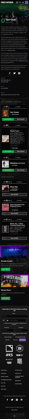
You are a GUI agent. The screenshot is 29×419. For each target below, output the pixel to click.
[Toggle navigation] (26, 2)
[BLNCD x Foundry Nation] (9, 361)
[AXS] (9, 355)
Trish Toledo (14, 112)
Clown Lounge (11, 50)
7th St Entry (3, 373)
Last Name (20, 327)
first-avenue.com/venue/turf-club (10, 94)
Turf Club (3, 386)
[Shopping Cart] (23, 2)
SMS (4, 320)
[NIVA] (19, 355)
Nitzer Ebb (14, 187)
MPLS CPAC (3, 389)
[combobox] (7, 320)
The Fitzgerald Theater (20, 337)
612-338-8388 (4, 88)
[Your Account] (17, 2)
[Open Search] (20, 2)
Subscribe (22, 339)
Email (14, 313)
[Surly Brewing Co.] (19, 348)
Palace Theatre (7, 337)
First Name (6, 327)
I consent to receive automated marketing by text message (14, 324)
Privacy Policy (14, 409)
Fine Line (3, 383)
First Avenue (4, 370)
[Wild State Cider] (19, 361)
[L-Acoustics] (9, 348)
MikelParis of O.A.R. (17, 163)
